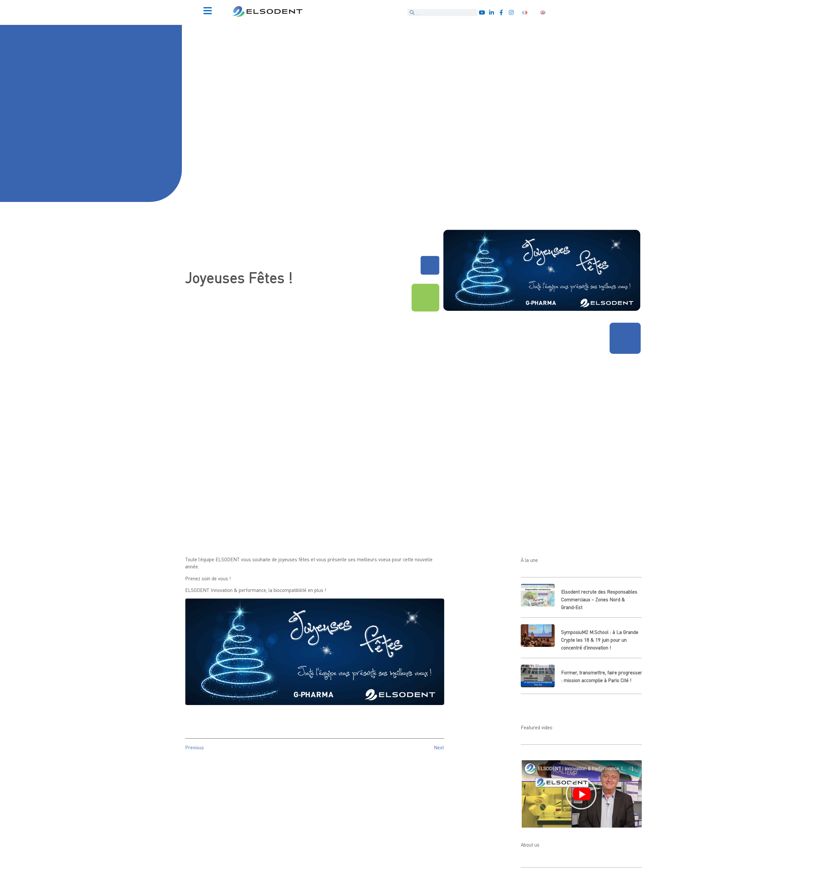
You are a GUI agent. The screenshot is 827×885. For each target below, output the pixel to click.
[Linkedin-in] (491, 12)
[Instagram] (511, 12)
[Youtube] (481, 12)
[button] (581, 794)
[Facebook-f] (501, 12)
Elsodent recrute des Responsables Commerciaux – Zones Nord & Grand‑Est (599, 599)
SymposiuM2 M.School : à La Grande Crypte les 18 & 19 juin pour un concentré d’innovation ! (599, 639)
